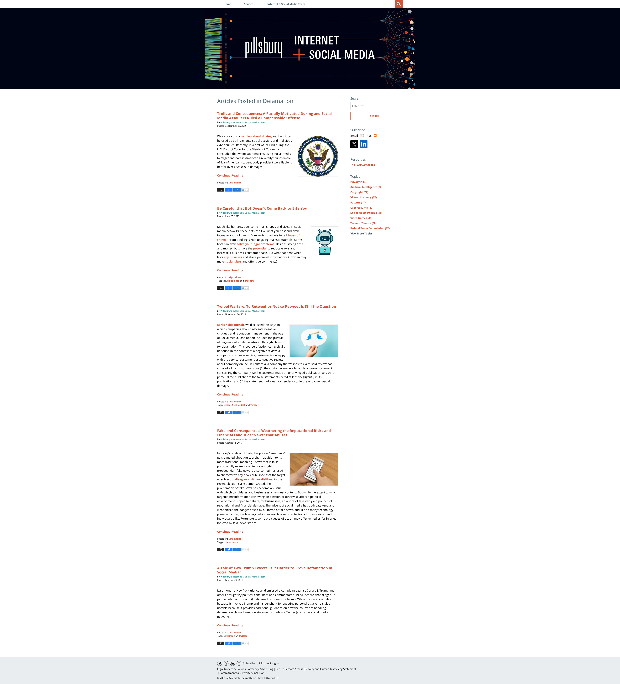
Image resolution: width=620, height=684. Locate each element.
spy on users (233, 257)
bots (236, 280)
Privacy (358, 182)
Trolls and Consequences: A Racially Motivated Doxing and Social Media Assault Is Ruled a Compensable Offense (274, 115)
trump (229, 635)
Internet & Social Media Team (286, 4)
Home (227, 4)
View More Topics (361, 233)
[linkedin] (232, 663)
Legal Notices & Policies (231, 669)
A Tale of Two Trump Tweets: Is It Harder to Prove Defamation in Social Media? (274, 569)
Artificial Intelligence (366, 187)
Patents (358, 202)
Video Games (361, 218)
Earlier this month (230, 325)
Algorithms (234, 277)
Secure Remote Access (289, 669)
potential (260, 248)
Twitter (254, 404)
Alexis (229, 280)
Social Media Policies (366, 213)
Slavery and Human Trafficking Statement (330, 669)
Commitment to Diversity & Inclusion (242, 673)
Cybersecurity (361, 207)
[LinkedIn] (363, 144)
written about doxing (256, 136)
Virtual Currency (363, 197)
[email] (239, 663)
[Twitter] (354, 144)
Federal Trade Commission (370, 228)
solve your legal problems (255, 244)
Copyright (359, 192)
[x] (226, 663)
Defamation (235, 182)
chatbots (249, 280)
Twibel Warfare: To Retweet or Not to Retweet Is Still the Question (276, 306)
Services (249, 4)
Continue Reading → (232, 175)
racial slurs (233, 261)
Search (374, 115)
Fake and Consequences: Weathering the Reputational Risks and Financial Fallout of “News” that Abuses (274, 432)
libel (228, 404)
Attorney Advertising (260, 669)
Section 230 (238, 404)
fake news (232, 542)
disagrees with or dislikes (253, 479)
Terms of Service (363, 223)
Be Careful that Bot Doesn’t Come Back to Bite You (262, 208)
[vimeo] (219, 663)
